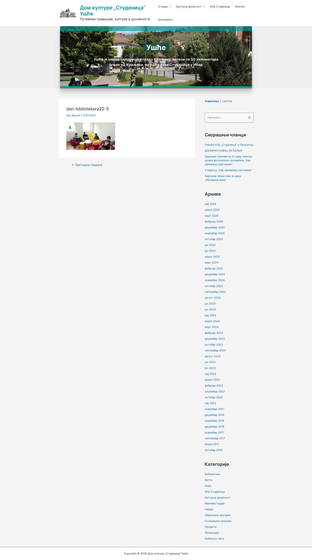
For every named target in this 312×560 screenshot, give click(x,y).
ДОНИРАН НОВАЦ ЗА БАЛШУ (223, 150)
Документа (165, 19)
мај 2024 (210, 315)
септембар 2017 (215, 438)
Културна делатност (189, 6)
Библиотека (212, 474)
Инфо (208, 485)
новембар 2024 (215, 280)
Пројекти (211, 526)
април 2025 (212, 256)
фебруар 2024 (214, 332)
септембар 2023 (215, 350)
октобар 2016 (213, 450)
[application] (169, 6)
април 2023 (212, 379)
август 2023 (213, 356)
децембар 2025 (215, 227)
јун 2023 (210, 368)
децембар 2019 (214, 414)
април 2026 (212, 209)
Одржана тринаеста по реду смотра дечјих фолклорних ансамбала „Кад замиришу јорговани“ (228, 160)
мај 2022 (210, 403)
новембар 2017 (214, 432)
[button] (68, 57)
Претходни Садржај (87, 164)
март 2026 (211, 215)
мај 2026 (210, 204)
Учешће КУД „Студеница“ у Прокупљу (229, 144)
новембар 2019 (214, 420)
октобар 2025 (214, 239)
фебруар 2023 (214, 385)
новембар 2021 (214, 409)
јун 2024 (210, 309)
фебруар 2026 (214, 221)
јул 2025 (210, 245)
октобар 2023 (214, 344)
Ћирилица (212, 101)
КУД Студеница (220, 6)
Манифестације (215, 503)
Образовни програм (217, 515)
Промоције (212, 532)
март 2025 (211, 262)
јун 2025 (210, 250)
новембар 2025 (215, 233)
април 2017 (212, 444)
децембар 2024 (215, 274)
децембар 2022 (215, 391)
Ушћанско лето (214, 538)
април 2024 (212, 321)
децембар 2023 (215, 338)
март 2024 (211, 327)
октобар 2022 (214, 397)
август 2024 (213, 297)
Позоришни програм (218, 521)
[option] (156, 57)
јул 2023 (210, 362)
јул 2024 (210, 303)
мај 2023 (210, 373)
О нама (163, 6)
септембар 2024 (215, 291)
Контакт (240, 6)
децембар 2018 (214, 426)
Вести (208, 480)
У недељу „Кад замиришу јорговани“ (228, 170)
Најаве (209, 509)
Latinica (227, 101)
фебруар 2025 (214, 268)
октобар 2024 (214, 286)
